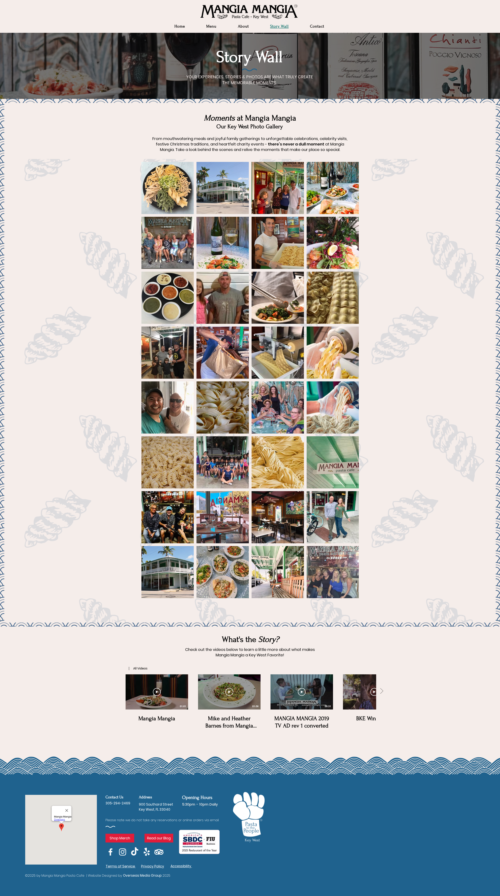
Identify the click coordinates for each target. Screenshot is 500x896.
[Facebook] (110, 852)
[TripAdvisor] (159, 852)
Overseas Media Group (142, 875)
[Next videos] (381, 691)
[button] (243, 26)
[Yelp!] (147, 852)
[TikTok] (134, 852)
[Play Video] (157, 692)
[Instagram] (122, 852)
